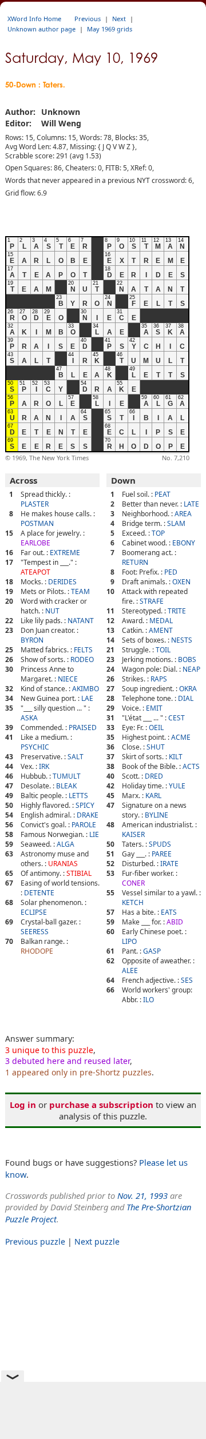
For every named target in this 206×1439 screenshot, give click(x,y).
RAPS (158, 679)
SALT (76, 757)
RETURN (135, 562)
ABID (175, 922)
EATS (169, 912)
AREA (183, 514)
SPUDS (160, 844)
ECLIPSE (34, 912)
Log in (23, 1104)
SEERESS (35, 931)
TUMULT (67, 776)
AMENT (161, 630)
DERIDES (62, 582)
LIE (94, 834)
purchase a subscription (101, 1104)
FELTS (83, 650)
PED (170, 572)
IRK (44, 766)
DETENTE (39, 893)
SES (187, 980)
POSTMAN (37, 523)
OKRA (188, 688)
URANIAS (63, 863)
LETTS (78, 795)
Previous (87, 18)
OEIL (156, 727)
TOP (158, 533)
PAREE (162, 854)
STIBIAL (79, 873)
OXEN (181, 582)
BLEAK (66, 786)
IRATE (169, 863)
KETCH (133, 902)
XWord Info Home (34, 18)
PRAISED (83, 727)
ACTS (191, 766)
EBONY (183, 543)
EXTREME (65, 552)
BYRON (32, 640)
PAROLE (84, 825)
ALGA (65, 844)
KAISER (133, 834)
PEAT (162, 494)
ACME (181, 737)
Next (119, 18)
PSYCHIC (35, 747)
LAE (87, 698)
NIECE (68, 679)
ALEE (130, 970)
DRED (154, 776)
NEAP (191, 669)
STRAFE (152, 601)
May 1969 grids (109, 29)
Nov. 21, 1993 (142, 1195)
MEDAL (161, 620)
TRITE (177, 611)
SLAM (176, 523)
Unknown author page (41, 29)
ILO (148, 999)
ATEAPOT (35, 572)
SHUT (155, 747)
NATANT (81, 620)
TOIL (163, 650)
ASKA (29, 718)
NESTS (181, 640)
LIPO (129, 941)
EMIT (154, 708)
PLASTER (35, 504)
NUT (52, 611)
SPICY (85, 805)
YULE (177, 786)
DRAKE (87, 815)
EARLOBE (35, 543)
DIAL (185, 698)
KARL (153, 795)
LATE (191, 504)
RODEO (82, 659)
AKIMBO (85, 688)
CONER (133, 883)
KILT (176, 757)
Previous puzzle (35, 1241)
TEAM (80, 591)
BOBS (187, 659)
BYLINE (156, 815)
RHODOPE (37, 951)
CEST (176, 718)
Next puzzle (97, 1241)
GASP (152, 951)
